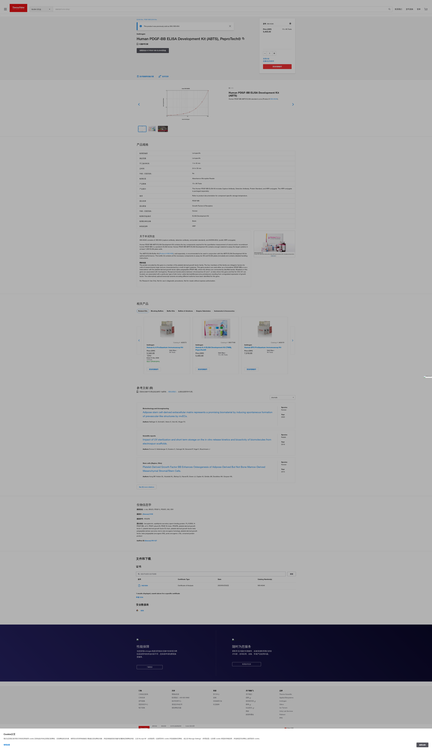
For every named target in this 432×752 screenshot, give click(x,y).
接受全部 (422, 745)
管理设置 (7, 745)
